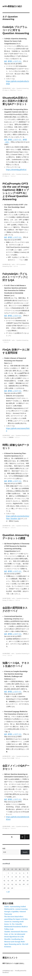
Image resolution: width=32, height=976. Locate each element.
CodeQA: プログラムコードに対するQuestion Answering (15, 30)
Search (25, 852)
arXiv (13, 88)
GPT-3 (18, 264)
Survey (4, 600)
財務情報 (11, 437)
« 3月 (8, 892)
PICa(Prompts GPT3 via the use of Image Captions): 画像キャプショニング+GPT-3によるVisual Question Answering (15, 191)
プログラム (13, 90)
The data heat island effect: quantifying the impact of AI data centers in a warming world (16, 919)
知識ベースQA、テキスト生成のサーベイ (15, 664)
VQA (10, 266)
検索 (3, 848)
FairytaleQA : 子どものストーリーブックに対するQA (15, 277)
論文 (5, 61)
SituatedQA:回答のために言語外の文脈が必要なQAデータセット (15, 101)
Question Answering (22, 88)
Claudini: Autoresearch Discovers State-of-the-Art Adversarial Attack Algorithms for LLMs (15, 934)
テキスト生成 (10, 758)
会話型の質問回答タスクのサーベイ (15, 609)
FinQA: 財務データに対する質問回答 (16, 351)
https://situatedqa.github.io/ (16, 169)
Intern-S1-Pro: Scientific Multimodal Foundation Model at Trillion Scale (16, 926)
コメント (19, 90)
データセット (5, 90)
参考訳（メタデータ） (15, 61)
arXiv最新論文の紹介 (12, 6)
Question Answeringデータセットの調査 (15, 537)
